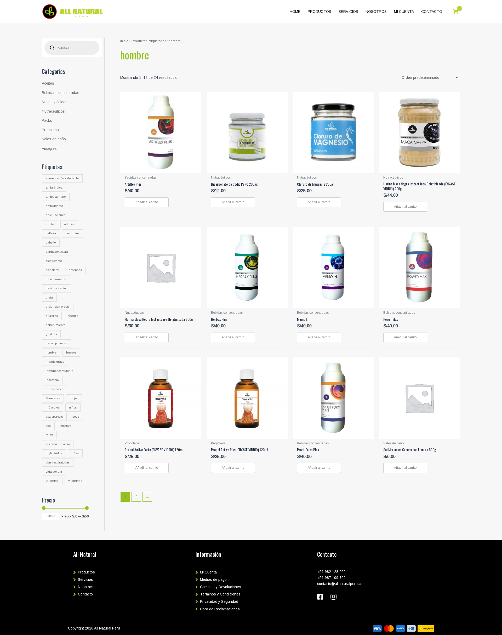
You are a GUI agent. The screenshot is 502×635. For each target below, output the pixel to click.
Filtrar (51, 516)
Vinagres (49, 148)
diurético (52, 315)
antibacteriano (56, 196)
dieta (49, 297)
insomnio (52, 380)
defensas (75, 270)
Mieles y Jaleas (54, 102)
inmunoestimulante (59, 370)
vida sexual (54, 471)
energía (72, 315)
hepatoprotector (56, 343)
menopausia (54, 389)
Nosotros (85, 587)
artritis (50, 224)
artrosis (69, 224)
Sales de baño (54, 139)
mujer (74, 398)
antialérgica (54, 187)
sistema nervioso (58, 444)
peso (75, 416)
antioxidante (54, 205)
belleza (51, 233)
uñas (75, 453)
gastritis (51, 334)
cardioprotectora (57, 251)
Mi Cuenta (208, 572)
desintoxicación (56, 288)
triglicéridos (54, 453)
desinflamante (56, 279)
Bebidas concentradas (60, 93)
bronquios (72, 233)
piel (48, 425)
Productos (86, 572)
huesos (71, 352)
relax (49, 435)
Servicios (85, 579)
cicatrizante (54, 260)
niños (73, 407)
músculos (52, 407)
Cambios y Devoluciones (220, 587)
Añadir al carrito (146, 202)
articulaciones (55, 215)
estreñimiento (55, 325)
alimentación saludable (62, 178)
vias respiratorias (58, 462)
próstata (65, 425)
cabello (51, 242)
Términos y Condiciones (220, 594)
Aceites (48, 83)
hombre (51, 352)
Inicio (124, 41)
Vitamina (52, 480)
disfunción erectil (58, 306)
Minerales (53, 398)
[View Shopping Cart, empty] (455, 11)
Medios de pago (213, 579)
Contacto (85, 594)
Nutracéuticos (53, 111)
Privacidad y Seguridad (219, 601)
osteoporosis (54, 416)
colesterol (52, 270)
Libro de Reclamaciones (220, 609)
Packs (47, 120)
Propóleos (50, 130)
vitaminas (75, 480)
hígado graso (55, 361)
